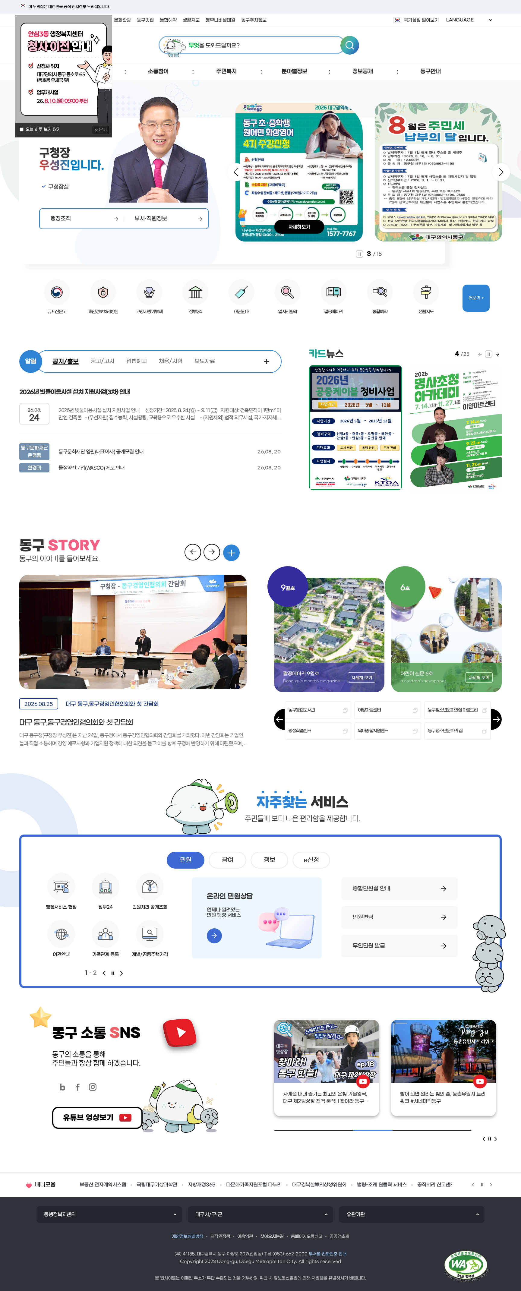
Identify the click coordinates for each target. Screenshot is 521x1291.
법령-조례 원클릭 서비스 (273, 1185)
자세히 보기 (361, 677)
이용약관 (245, 1236)
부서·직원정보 (150, 219)
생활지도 (426, 311)
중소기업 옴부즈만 (417, 1185)
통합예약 (379, 311)
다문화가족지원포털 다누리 (145, 1185)
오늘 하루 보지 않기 (43, 129)
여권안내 (241, 311)
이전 (501, 172)
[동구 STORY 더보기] (231, 552)
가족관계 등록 (105, 954)
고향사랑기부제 (149, 311)
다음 (236, 172)
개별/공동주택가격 (150, 954)
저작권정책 (220, 1236)
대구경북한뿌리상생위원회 (211, 1185)
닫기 (103, 129)
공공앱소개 (339, 1236)
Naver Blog (62, 1087)
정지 (359, 254)
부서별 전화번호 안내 (327, 1254)
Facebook (77, 1087)
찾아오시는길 (272, 1236)
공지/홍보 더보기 (266, 362)
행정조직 (60, 219)
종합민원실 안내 (371, 888)
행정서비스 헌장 (61, 907)
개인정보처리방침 (103, 311)
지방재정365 (93, 1185)
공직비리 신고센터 (327, 1185)
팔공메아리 (333, 311)
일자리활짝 (287, 311)
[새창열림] (158, 201)
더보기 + (476, 298)
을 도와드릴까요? (214, 46)
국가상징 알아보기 (421, 20)
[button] (159, 71)
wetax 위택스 (372, 1185)
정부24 (195, 311)
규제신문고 (56, 311)
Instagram (92, 1087)
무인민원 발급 (369, 946)
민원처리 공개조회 (149, 907)
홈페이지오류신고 (306, 1236)
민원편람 (363, 917)
